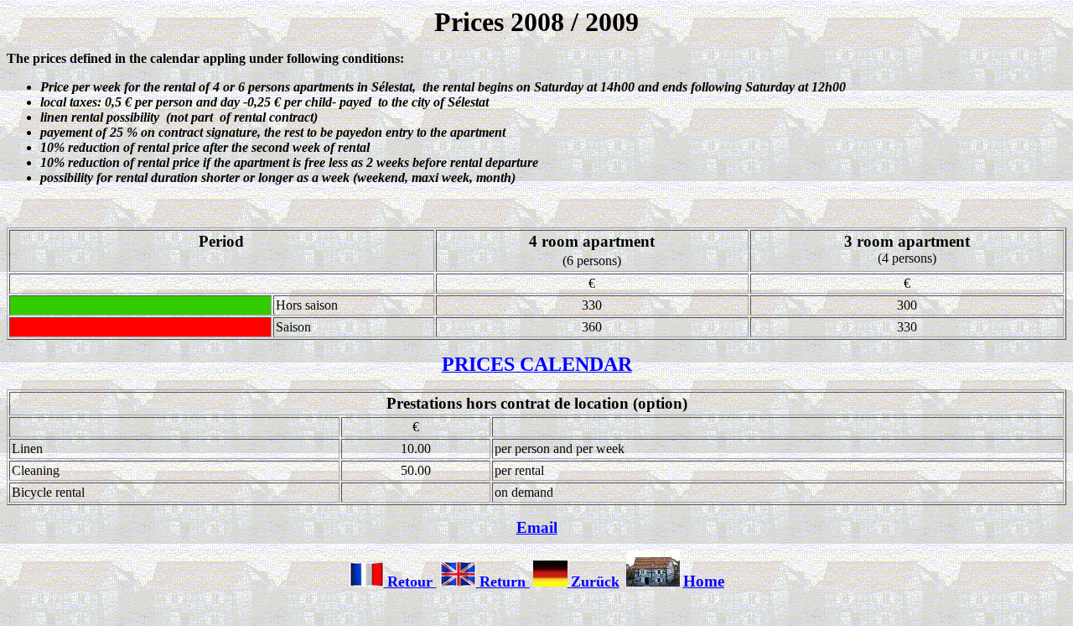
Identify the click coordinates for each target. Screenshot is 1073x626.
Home (703, 581)
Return (504, 581)
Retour (412, 581)
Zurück (595, 581)
